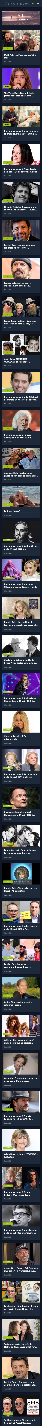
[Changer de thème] (33, 4)
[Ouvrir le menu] (38, 3)
